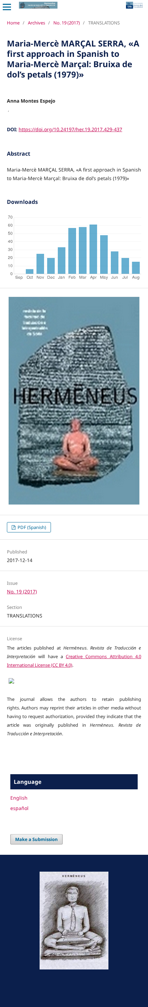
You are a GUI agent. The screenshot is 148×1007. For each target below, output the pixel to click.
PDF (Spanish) (31, 527)
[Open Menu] (7, 7)
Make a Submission (36, 839)
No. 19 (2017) (66, 23)
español (19, 808)
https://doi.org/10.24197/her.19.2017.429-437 (70, 129)
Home (13, 23)
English (19, 798)
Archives (36, 23)
